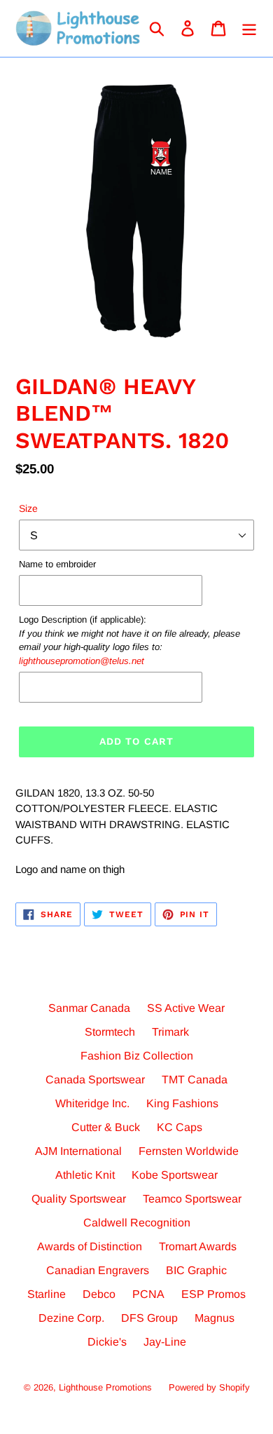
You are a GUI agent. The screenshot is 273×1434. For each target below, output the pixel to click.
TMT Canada (194, 1079)
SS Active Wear (186, 1008)
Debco (99, 1294)
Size (28, 508)
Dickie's (107, 1342)
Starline (46, 1294)
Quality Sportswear (78, 1199)
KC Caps (179, 1127)
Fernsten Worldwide (189, 1151)
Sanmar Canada (89, 1008)
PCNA (148, 1294)
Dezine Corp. (71, 1318)
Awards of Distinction (89, 1246)
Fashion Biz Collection (136, 1056)
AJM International (78, 1151)
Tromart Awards (198, 1246)
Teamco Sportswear (192, 1199)
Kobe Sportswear (175, 1175)
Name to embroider (57, 564)
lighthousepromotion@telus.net (81, 661)
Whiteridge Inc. (92, 1103)
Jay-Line (165, 1342)
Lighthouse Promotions (105, 1387)
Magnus (214, 1318)
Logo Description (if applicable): (129, 640)
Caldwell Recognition (136, 1223)
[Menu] (249, 28)
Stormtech (110, 1032)
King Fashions (182, 1103)
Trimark (170, 1032)
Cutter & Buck (105, 1127)
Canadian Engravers (97, 1270)
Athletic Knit (85, 1175)
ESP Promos (213, 1294)
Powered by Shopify (209, 1387)
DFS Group (149, 1318)
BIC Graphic (196, 1270)
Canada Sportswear (95, 1079)
